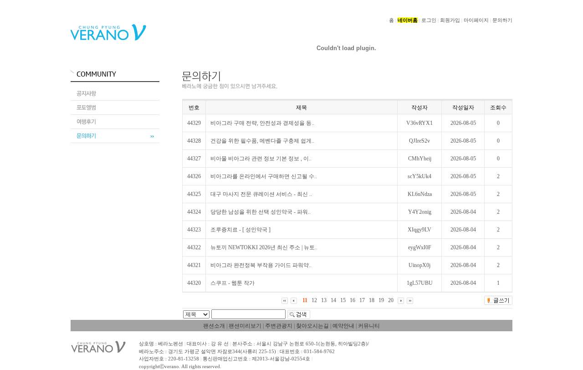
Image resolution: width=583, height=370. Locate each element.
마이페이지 (476, 20)
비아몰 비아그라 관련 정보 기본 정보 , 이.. (261, 158)
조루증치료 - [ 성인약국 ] (240, 229)
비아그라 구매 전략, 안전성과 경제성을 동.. (262, 123)
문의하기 (502, 20)
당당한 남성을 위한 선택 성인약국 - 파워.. (260, 212)
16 (352, 300)
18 (371, 300)
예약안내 (343, 326)
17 (362, 300)
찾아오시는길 (312, 326)
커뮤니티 (369, 326)
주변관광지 (278, 326)
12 (314, 300)
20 (391, 300)
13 (324, 300)
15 (343, 300)
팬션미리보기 (245, 326)
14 (333, 300)
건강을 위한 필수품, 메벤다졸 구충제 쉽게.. (262, 141)
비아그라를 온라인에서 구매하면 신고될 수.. (263, 176)
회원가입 (450, 20)
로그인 (428, 20)
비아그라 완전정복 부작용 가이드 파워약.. (261, 265)
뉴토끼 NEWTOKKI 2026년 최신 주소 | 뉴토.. (263, 247)
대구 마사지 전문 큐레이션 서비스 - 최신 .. (261, 194)
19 (381, 300)
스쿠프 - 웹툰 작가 (232, 283)
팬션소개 (214, 326)
